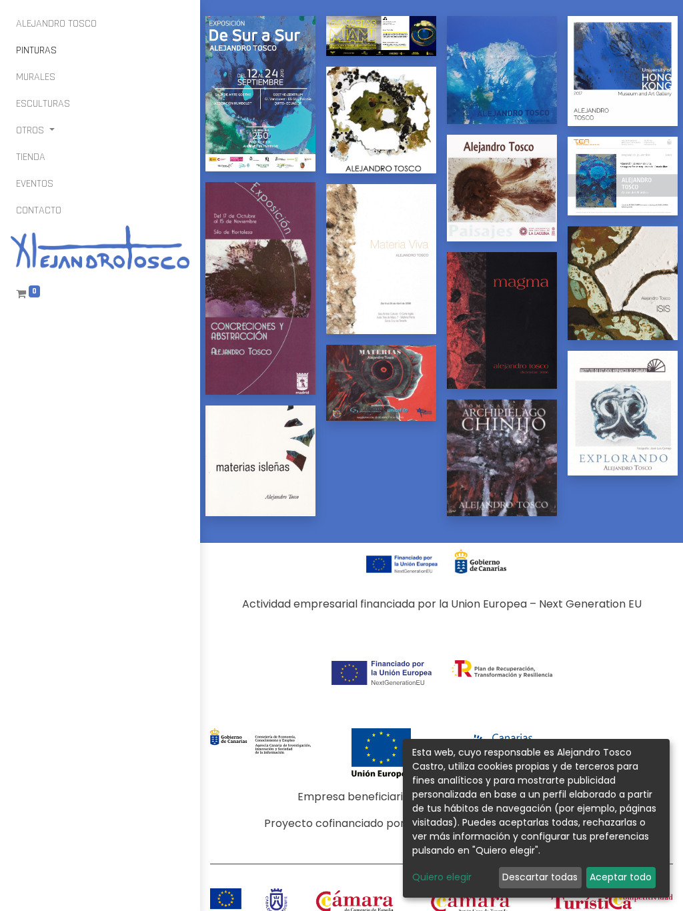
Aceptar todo (621, 877)
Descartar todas (540, 877)
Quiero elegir (442, 877)
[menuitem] (56, 24)
